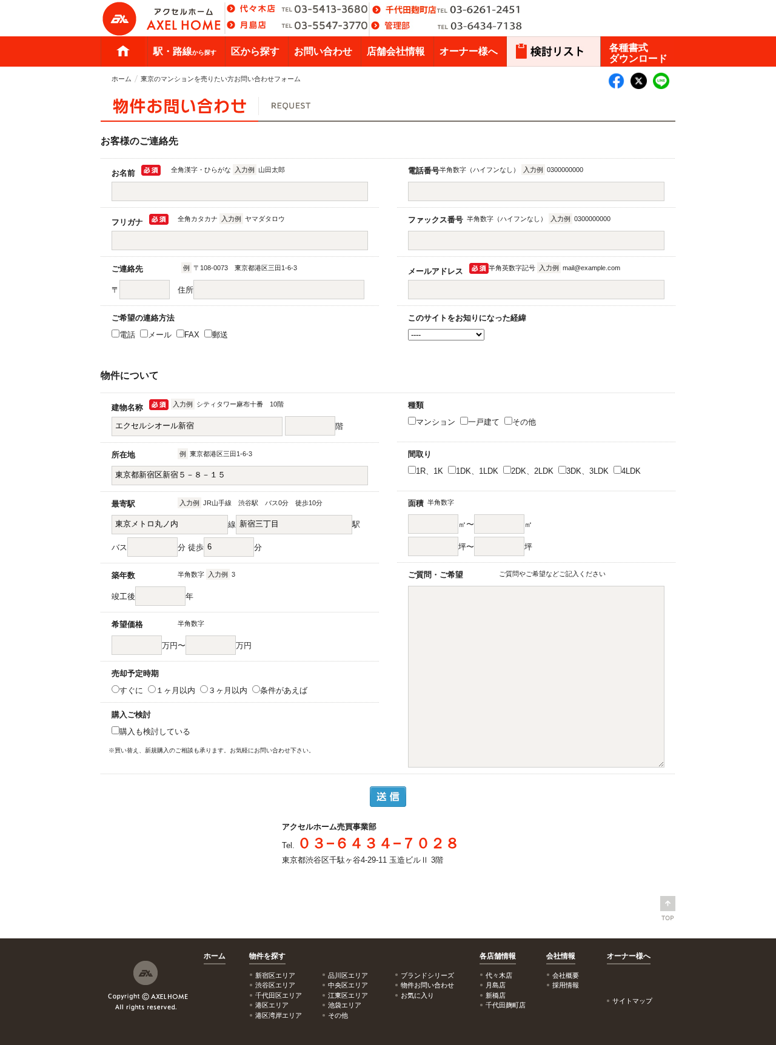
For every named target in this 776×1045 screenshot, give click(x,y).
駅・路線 (184, 51)
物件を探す (267, 956)
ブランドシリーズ (427, 975)
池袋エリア (344, 1005)
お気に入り (417, 995)
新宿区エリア (275, 975)
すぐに (132, 690)
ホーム (123, 51)
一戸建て (485, 421)
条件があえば (285, 690)
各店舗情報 (498, 956)
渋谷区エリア (275, 985)
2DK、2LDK (533, 471)
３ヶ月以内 (229, 690)
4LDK (632, 471)
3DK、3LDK (588, 471)
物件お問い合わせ (427, 985)
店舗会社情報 (396, 51)
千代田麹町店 (506, 1005)
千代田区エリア (278, 995)
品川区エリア (348, 975)
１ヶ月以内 (177, 690)
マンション (437, 421)
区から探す (255, 51)
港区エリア (272, 1005)
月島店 (496, 985)
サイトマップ (632, 1000)
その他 (525, 421)
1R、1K (431, 471)
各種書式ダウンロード (638, 53)
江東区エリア (348, 995)
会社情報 (560, 956)
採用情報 (565, 985)
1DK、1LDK (478, 471)
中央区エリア (348, 985)
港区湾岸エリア (278, 1015)
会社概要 (565, 975)
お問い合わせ (323, 51)
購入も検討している (156, 731)
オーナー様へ (469, 51)
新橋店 (496, 995)
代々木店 (499, 975)
